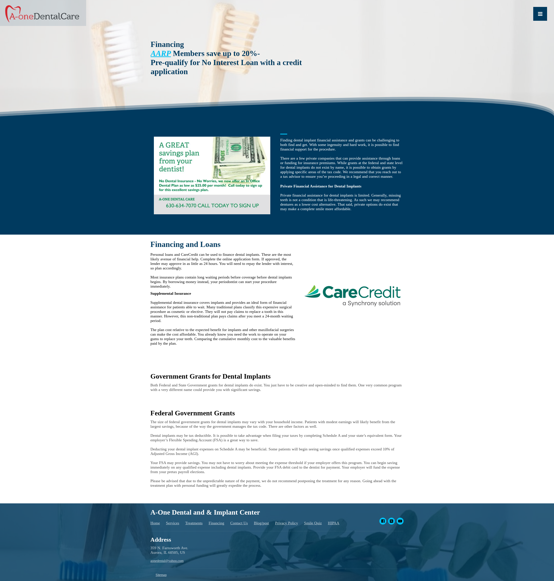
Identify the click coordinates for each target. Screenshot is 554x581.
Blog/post (261, 523)
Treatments (194, 523)
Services (172, 523)
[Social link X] (391, 521)
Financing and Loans (185, 244)
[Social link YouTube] (400, 521)
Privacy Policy (286, 523)
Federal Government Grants (192, 413)
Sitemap (161, 575)
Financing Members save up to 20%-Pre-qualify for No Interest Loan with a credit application (226, 58)
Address (160, 539)
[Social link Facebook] (382, 521)
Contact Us (239, 523)
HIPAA (333, 523)
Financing (216, 523)
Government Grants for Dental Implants (210, 376)
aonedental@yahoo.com (167, 561)
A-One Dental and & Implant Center (205, 512)
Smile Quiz (313, 523)
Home (155, 523)
